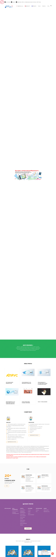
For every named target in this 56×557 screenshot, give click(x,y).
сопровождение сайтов (21, 424)
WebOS (29, 513)
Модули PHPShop (23, 515)
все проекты (28, 528)
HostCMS (21, 518)
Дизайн (45, 508)
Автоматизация (39, 508)
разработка (15, 424)
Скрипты (21, 508)
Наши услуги (8, 422)
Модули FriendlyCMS (23, 523)
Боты (36, 511)
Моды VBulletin (22, 517)
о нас (7, 485)
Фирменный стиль (46, 511)
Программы (30, 508)
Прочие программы (31, 514)
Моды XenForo (22, 521)
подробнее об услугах (12, 441)
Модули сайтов (22, 520)
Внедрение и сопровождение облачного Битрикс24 (16, 437)
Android (29, 511)
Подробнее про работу (34, 435)
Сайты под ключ (7, 508)
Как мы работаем (31, 422)
